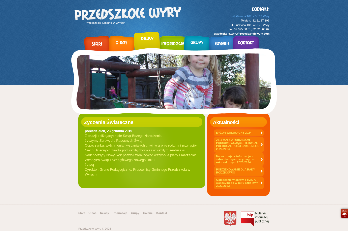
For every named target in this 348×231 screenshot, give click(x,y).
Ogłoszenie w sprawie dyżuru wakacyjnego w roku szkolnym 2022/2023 (237, 182)
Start (81, 213)
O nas (92, 213)
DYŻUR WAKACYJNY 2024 (234, 132)
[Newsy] (147, 44)
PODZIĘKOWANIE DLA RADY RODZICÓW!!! (235, 171)
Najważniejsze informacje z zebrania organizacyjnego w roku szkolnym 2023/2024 (235, 159)
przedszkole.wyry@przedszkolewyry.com (241, 33)
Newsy (104, 213)
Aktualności (226, 122)
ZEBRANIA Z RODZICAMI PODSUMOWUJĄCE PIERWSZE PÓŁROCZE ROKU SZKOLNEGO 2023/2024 (238, 144)
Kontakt (161, 213)
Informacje (120, 213)
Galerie (148, 213)
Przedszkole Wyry (128, 16)
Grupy (135, 213)
